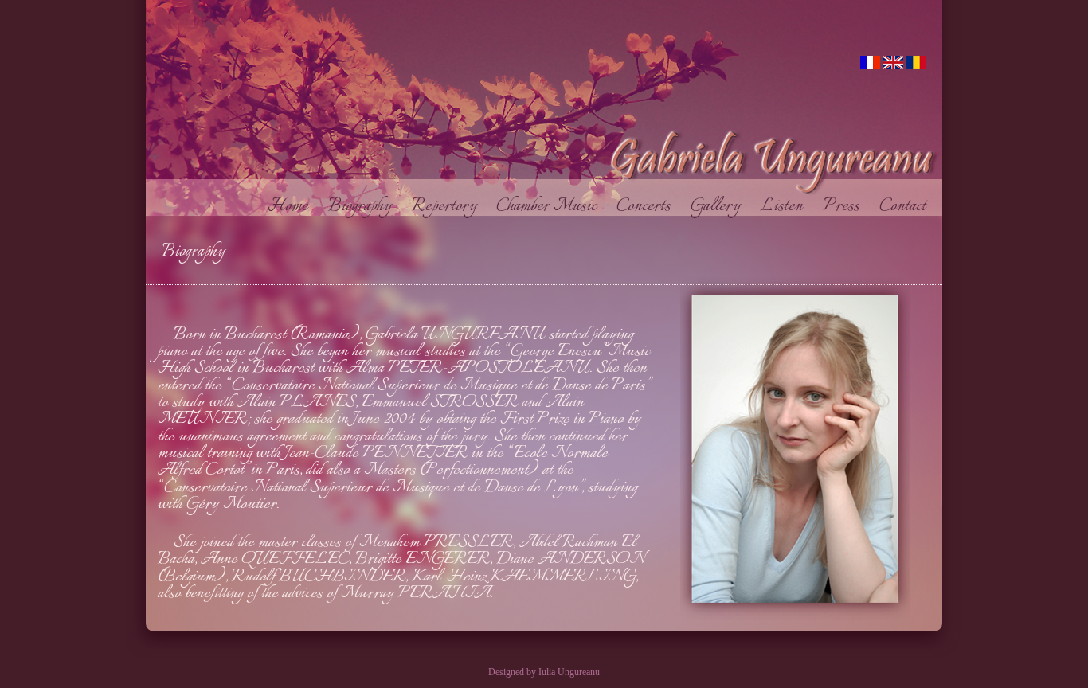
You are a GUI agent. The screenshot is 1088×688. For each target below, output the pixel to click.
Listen (791, 207)
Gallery (725, 207)
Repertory (453, 207)
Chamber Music (556, 207)
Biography (369, 207)
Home (298, 207)
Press (851, 207)
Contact (910, 207)
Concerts (653, 207)
